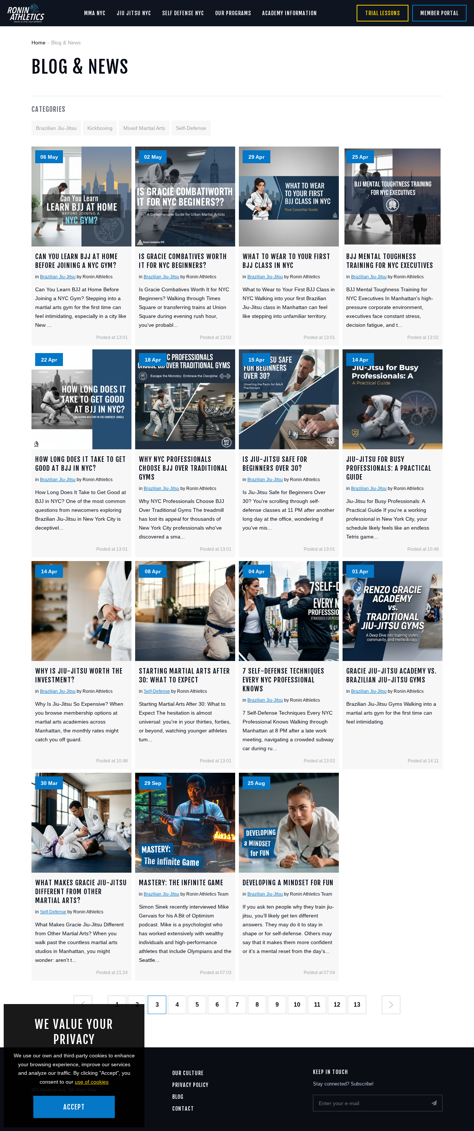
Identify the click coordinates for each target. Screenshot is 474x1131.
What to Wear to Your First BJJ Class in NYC (289, 196)
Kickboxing (100, 128)
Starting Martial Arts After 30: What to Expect (185, 611)
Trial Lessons (382, 13)
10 (297, 1004)
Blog (178, 1097)
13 (357, 1004)
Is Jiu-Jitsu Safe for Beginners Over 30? (289, 399)
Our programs (233, 13)
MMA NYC (95, 13)
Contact (183, 1108)
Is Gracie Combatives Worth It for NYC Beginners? (185, 196)
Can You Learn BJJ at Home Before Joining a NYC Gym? (81, 196)
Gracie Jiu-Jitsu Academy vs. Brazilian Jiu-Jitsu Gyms (393, 611)
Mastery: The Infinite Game (185, 823)
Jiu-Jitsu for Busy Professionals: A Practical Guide (393, 399)
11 (317, 1004)
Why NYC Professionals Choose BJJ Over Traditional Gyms (185, 399)
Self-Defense (191, 128)
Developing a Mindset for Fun (289, 823)
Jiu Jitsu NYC (134, 13)
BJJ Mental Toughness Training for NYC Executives (393, 196)
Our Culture (188, 1073)
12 (337, 1004)
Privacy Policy (190, 1085)
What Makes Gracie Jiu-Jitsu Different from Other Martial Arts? (81, 823)
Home (38, 43)
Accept (74, 1107)
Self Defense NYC (183, 13)
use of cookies (92, 1082)
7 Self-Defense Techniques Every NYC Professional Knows (289, 611)
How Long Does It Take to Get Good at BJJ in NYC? (81, 399)
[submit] (434, 1103)
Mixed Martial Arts (144, 128)
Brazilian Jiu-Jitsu (56, 128)
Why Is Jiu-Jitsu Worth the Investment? (81, 611)
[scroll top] (454, 1111)
